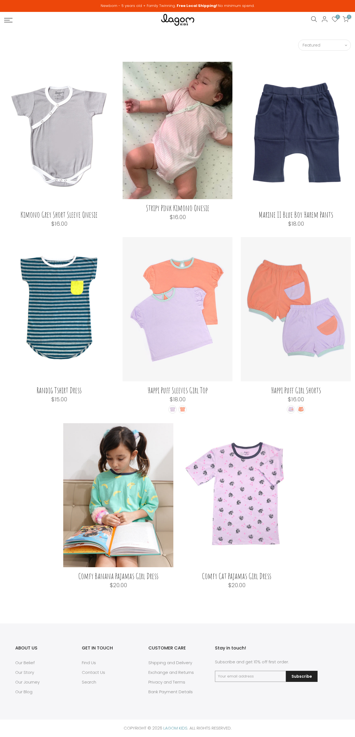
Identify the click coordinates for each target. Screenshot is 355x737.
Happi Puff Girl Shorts (296, 390)
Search (89, 682)
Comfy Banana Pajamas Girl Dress (118, 576)
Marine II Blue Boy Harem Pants (296, 214)
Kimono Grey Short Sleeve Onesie (59, 214)
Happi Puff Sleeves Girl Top (178, 390)
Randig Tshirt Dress (59, 390)
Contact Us (93, 672)
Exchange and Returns (171, 672)
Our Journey (27, 682)
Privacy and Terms (166, 682)
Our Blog (23, 692)
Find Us (89, 663)
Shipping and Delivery (170, 663)
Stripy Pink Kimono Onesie (177, 208)
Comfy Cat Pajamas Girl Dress (236, 576)
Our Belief (25, 663)
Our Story (24, 672)
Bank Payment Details (170, 692)
